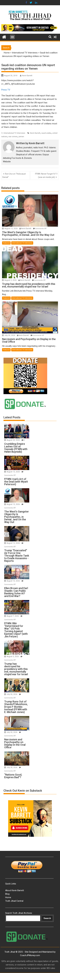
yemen (21, 137)
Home (7, 52)
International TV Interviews (25, 52)
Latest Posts (11, 417)
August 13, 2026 (11, 228)
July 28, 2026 (12, 767)
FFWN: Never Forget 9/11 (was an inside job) (46, 175)
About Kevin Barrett (14, 890)
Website (7, 161)
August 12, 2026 (13, 543)
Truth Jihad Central (14, 901)
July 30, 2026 (10, 335)
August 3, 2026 (10, 280)
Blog (7, 894)
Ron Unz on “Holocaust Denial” (14, 175)
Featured (6, 243)
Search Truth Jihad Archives (18, 913)
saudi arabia (46, 133)
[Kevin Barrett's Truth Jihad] (4, 36)
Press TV (5, 89)
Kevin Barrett (27, 76)
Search (47, 918)
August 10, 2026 (13, 581)
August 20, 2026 (13, 440)
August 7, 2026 (13, 616)
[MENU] (12, 37)
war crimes (12, 137)
